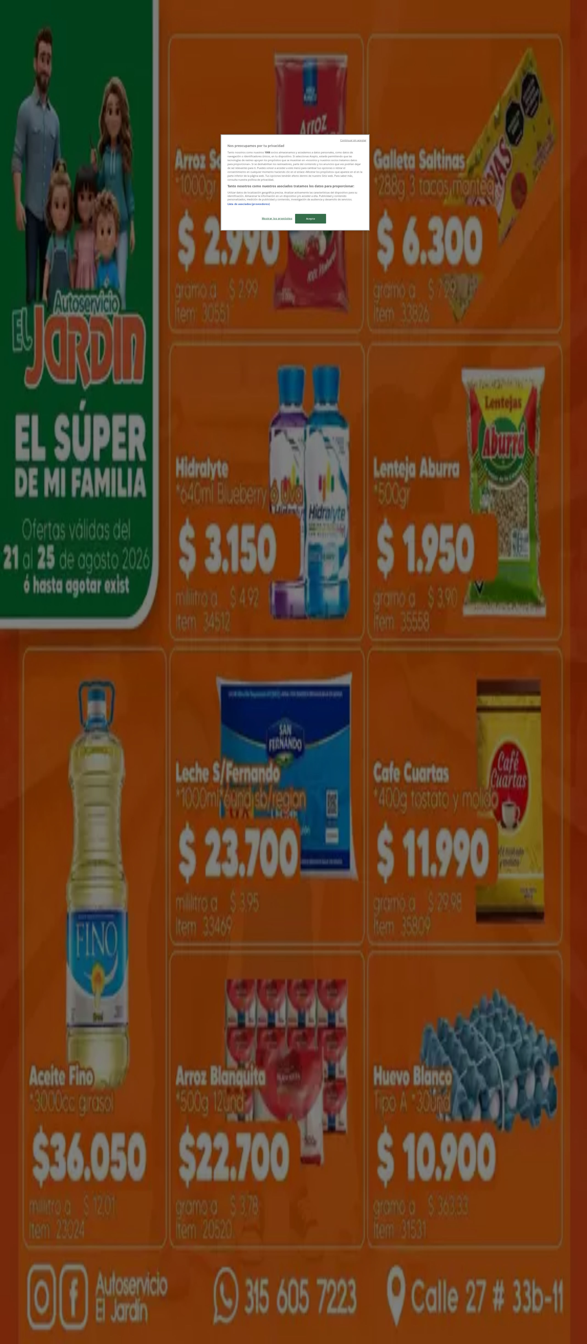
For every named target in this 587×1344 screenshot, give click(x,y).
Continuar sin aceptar (353, 140)
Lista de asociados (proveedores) (248, 204)
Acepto (310, 218)
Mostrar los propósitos (277, 218)
